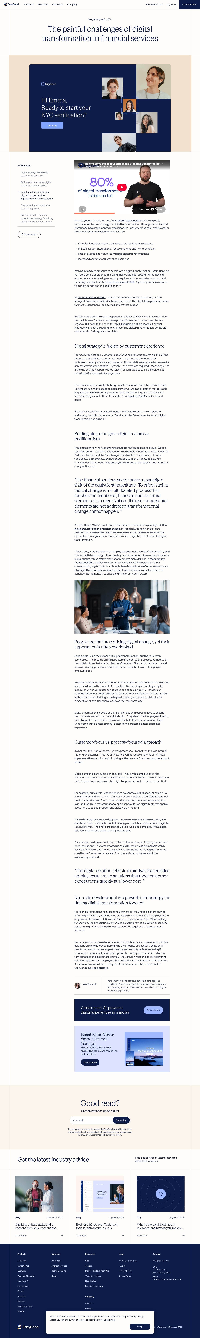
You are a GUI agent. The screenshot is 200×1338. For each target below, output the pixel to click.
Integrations (23, 1286)
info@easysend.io (161, 1260)
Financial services (59, 1265)
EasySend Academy (94, 1286)
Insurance (55, 1260)
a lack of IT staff (137, 396)
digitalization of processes (135, 324)
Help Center (90, 1281)
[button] (29, 4)
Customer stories (93, 1276)
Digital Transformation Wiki (97, 1271)
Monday (21, 1311)
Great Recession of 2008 (120, 282)
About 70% (105, 693)
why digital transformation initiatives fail (97, 570)
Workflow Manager (26, 1276)
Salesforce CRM (25, 1306)
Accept (140, 1326)
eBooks (88, 1265)
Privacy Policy (125, 1271)
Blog (87, 1260)
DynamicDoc (23, 1265)
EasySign (22, 1271)
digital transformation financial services (97, 528)
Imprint (122, 1265)
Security (21, 1301)
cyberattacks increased (91, 297)
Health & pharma (58, 1271)
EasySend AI (23, 1281)
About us (89, 1303)
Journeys (22, 1260)
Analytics (22, 1296)
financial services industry (126, 220)
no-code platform (98, 967)
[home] (11, 4)
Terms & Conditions (127, 1260)
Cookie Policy (110, 1319)
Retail (54, 1276)
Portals (21, 1291)
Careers (88, 1308)
